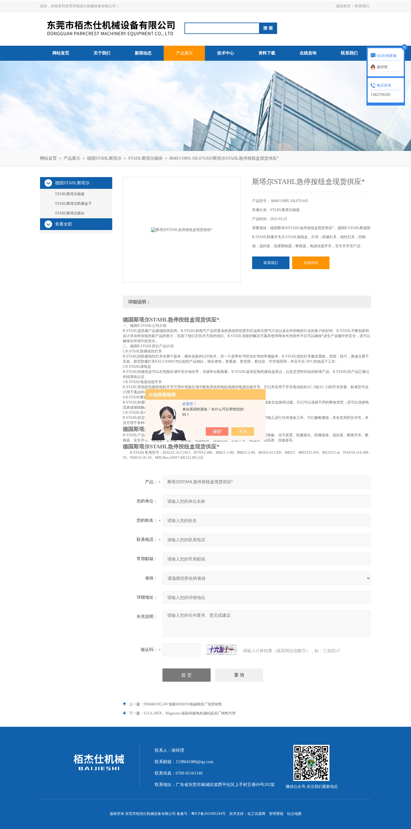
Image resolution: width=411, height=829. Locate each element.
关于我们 (102, 53)
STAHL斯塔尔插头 (70, 213)
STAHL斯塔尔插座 (145, 158)
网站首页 (60, 53)
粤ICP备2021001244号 (208, 814)
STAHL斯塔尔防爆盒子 (73, 203)
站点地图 (294, 814)
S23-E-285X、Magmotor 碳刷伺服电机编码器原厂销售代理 (190, 713)
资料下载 (266, 53)
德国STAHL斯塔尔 (104, 158)
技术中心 (225, 53)
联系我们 (362, 6)
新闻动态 (143, 53)
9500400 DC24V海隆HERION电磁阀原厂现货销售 (183, 704)
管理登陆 (276, 814)
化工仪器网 (256, 814)
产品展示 (184, 53)
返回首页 (343, 6)
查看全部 (63, 224)
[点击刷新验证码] (222, 650)
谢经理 (382, 67)
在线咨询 (308, 53)
